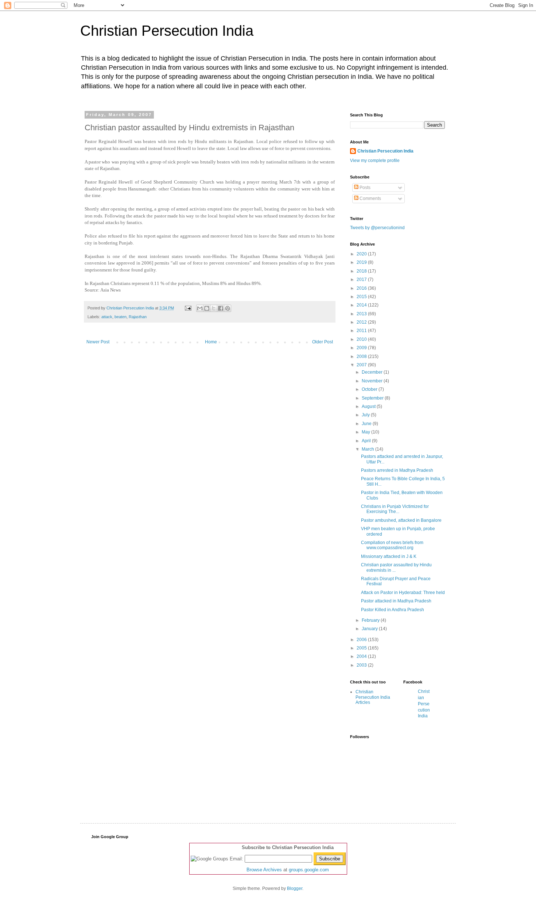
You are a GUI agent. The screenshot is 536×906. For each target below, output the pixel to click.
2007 (362, 364)
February (371, 620)
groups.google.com (309, 869)
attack (106, 317)
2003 (362, 665)
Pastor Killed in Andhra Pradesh (392, 609)
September (373, 398)
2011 (362, 330)
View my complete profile (375, 160)
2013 (362, 313)
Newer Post (97, 341)
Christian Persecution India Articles (373, 697)
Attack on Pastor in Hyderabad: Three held (403, 592)
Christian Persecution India (166, 31)
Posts (364, 187)
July (366, 414)
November (373, 380)
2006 (362, 639)
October (370, 389)
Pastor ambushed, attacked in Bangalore (401, 520)
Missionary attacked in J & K (388, 556)
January (370, 628)
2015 (362, 296)
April (367, 440)
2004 (362, 656)
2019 (362, 262)
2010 (362, 339)
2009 (362, 347)
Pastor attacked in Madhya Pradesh (396, 601)
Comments (369, 198)
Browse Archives (264, 869)
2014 (362, 305)
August (369, 406)
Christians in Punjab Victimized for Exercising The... (395, 509)
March (368, 449)
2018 (362, 271)
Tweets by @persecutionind (377, 227)
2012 (362, 322)
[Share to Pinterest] (227, 308)
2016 (362, 288)
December (373, 372)
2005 (362, 648)
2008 (362, 356)
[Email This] (199, 308)
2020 (362, 254)
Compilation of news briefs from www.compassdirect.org (392, 545)
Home (211, 341)
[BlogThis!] (206, 308)
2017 (362, 279)
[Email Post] (188, 308)
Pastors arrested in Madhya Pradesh (397, 470)
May (366, 432)
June (367, 423)
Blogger (294, 888)
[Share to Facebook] (220, 308)
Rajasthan (138, 317)
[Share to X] (213, 308)
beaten (120, 317)
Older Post (322, 341)
